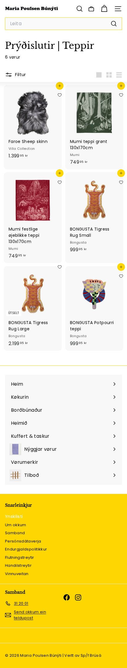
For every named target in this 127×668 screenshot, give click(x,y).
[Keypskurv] (104, 8)
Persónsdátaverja (23, 541)
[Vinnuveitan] (91, 9)
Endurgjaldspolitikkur (26, 549)
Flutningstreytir (19, 557)
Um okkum (15, 525)
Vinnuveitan (17, 574)
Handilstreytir (18, 565)
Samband (15, 533)
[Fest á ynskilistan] (60, 95)
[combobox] (63, 23)
